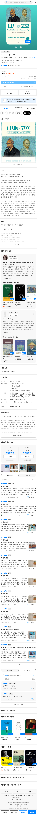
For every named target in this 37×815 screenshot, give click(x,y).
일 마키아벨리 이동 (18, 730)
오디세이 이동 (6, 761)
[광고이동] (30, 2)
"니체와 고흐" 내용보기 (18, 490)
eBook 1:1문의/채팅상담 (17, 797)
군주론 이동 (30, 730)
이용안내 (3, 384)
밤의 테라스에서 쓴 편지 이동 (8, 350)
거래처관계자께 (23, 804)
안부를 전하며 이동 (20, 351)
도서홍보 (17, 806)
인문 (8, 371)
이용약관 (10, 802)
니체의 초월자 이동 (6, 731)
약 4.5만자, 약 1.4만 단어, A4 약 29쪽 (20, 402)
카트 (35, 2)
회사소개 (17, 804)
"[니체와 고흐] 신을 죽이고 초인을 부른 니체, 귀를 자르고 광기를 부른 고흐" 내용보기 (18, 652)
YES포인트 (4, 76)
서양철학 (12, 371)
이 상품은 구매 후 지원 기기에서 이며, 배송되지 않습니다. (21, 100)
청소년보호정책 (25, 802)
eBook (4, 371)
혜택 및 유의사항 (9, 460)
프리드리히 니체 (5, 60)
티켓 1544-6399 (19, 795)
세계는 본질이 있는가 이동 (30, 761)
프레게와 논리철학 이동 (18, 761)
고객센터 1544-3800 (9, 795)
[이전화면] (2, 2)
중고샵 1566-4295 (28, 795)
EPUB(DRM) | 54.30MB (17, 399)
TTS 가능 (13, 388)
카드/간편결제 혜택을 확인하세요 (25, 87)
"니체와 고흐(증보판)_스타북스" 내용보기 (18, 633)
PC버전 (12, 804)
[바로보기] (14, 468)
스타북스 (3, 62)
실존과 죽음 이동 (20, 296)
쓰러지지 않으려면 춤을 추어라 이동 (8, 296)
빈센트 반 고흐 (15, 60)
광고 (21, 806)
